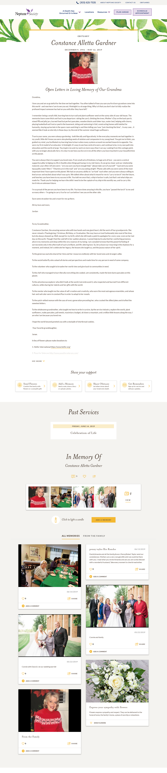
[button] (68, 12)
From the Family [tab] (94, 536)
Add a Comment (32, 606)
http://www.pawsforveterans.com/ (64, 353)
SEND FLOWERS (100, 723)
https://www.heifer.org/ (60, 347)
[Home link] (26, 12)
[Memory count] (73, 476)
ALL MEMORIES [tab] (71, 536)
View (128, 500)
